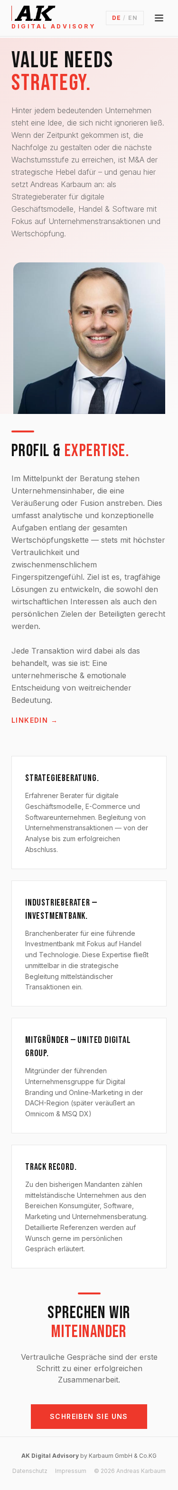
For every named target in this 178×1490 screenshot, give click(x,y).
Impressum (70, 1470)
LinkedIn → (34, 720)
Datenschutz (29, 1470)
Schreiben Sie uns (89, 1416)
